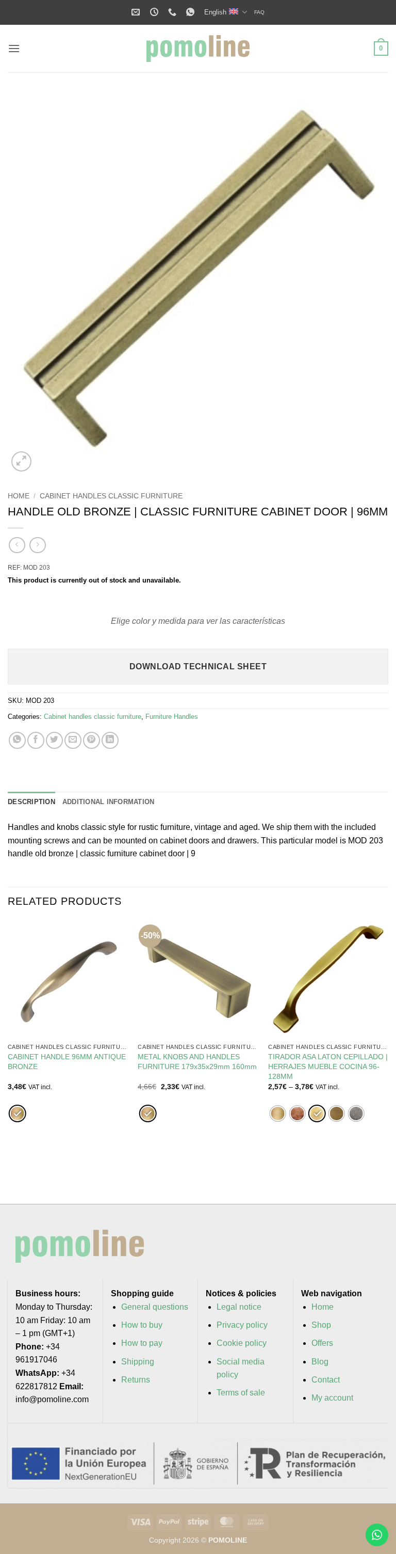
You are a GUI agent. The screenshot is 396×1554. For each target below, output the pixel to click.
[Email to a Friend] (72, 740)
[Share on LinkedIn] (110, 740)
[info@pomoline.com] (136, 12)
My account (332, 1397)
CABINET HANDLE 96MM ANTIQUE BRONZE (67, 1062)
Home (18, 496)
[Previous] (8, 1053)
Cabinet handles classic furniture (111, 496)
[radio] (17, 1113)
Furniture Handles (171, 716)
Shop (321, 1325)
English (215, 12)
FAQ (259, 12)
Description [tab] (31, 802)
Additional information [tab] (108, 802)
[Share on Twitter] (54, 740)
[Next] (387, 1053)
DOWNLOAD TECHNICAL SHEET (198, 666)
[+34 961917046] (173, 12)
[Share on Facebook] (35, 740)
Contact (325, 1379)
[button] (14, 48)
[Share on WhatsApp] (17, 740)
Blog (319, 1361)
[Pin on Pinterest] (91, 740)
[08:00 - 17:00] (155, 12)
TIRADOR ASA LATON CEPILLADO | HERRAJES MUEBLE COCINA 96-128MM (328, 1066)
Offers (322, 1343)
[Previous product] (37, 545)
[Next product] (17, 545)
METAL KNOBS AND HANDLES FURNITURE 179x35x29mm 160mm (197, 1062)
